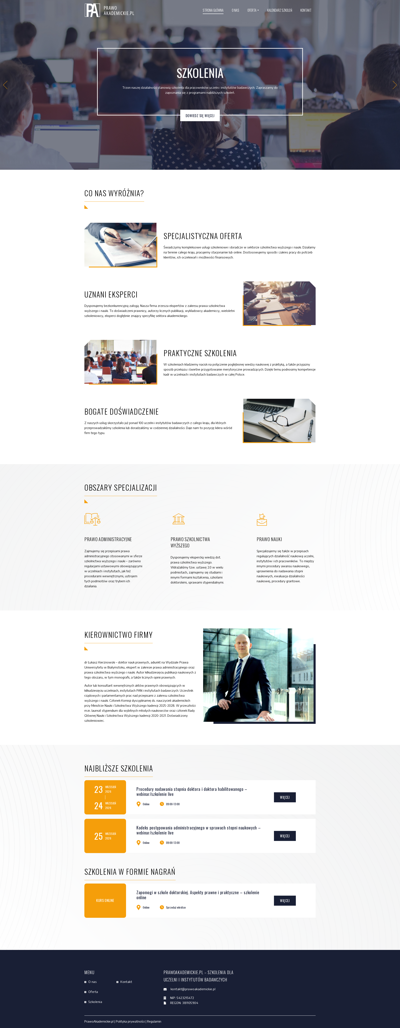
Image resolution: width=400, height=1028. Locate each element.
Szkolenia (95, 1002)
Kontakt (305, 10)
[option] (200, 85)
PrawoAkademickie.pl (99, 1021)
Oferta (252, 10)
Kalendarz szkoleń (279, 10)
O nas (235, 10)
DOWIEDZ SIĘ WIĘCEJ (200, 115)
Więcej (285, 797)
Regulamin (153, 1021)
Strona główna (213, 10)
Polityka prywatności (130, 1021)
